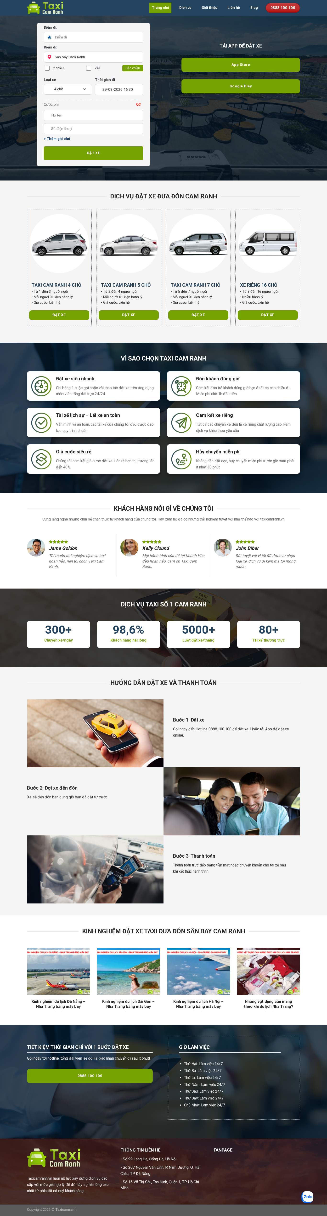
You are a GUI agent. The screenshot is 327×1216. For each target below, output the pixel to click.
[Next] (300, 986)
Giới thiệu (209, 8)
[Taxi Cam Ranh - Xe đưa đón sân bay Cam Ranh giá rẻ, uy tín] (51, 8)
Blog (254, 8)
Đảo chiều (132, 68)
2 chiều (58, 68)
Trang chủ (160, 8)
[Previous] (26, 986)
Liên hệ (234, 8)
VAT (98, 68)
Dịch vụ (185, 8)
